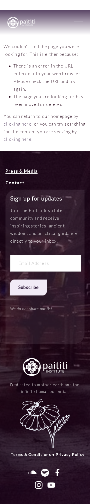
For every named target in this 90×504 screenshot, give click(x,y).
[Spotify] (45, 473)
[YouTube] (51, 485)
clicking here (18, 124)
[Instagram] (39, 485)
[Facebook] (58, 473)
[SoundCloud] (32, 473)
